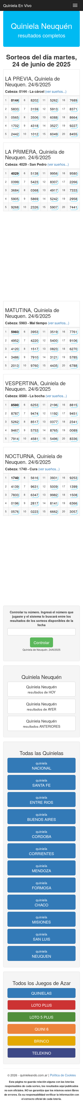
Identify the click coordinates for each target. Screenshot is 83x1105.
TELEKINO (41, 1053)
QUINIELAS (41, 993)
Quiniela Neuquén (41, 689)
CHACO (41, 902)
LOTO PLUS (41, 1005)
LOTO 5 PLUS (41, 1017)
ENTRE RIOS (41, 800)
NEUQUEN (41, 954)
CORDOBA (41, 834)
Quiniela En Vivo (17, 5)
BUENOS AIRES (41, 817)
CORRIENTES (41, 851)
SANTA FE (41, 783)
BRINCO (41, 1041)
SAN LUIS (41, 937)
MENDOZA (41, 868)
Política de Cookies (63, 1075)
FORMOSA (41, 885)
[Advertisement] (41, 257)
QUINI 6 (42, 1029)
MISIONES (41, 920)
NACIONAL (41, 766)
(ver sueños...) (55, 91)
